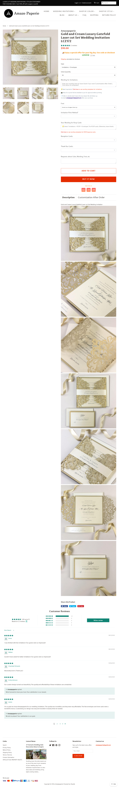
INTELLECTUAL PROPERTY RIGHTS (12, 760)
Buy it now (88, 179)
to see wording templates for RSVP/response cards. (78, 132)
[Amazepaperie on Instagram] (59, 745)
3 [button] (60, 724)
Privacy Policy (7, 747)
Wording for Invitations (69, 80)
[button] (65, 45)
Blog (62, 15)
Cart (97, 3)
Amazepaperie (59, 784)
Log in (77, 3)
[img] (8, 635)
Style (62, 64)
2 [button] (57, 724)
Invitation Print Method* (69, 112)
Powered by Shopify (69, 784)
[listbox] (88, 107)
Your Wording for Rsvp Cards (71, 123)
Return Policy (109, 15)
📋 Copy (92, 55)
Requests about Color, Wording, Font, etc (75, 156)
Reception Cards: (67, 136)
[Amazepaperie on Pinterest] (56, 745)
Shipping (94, 15)
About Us (73, 15)
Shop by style (106, 11)
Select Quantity (66, 72)
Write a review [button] (98, 620)
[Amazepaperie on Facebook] (53, 745)
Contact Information (8, 757)
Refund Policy (7, 750)
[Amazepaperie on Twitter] (50, 745)
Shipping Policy (7, 752)
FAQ (84, 15)
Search (5, 745)
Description (68, 197)
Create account (86, 3)
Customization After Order (91, 197)
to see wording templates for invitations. (87, 89)
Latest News (30, 741)
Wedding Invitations (63, 11)
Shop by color (86, 11)
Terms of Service (7, 755)
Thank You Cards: (67, 146)
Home (46, 11)
